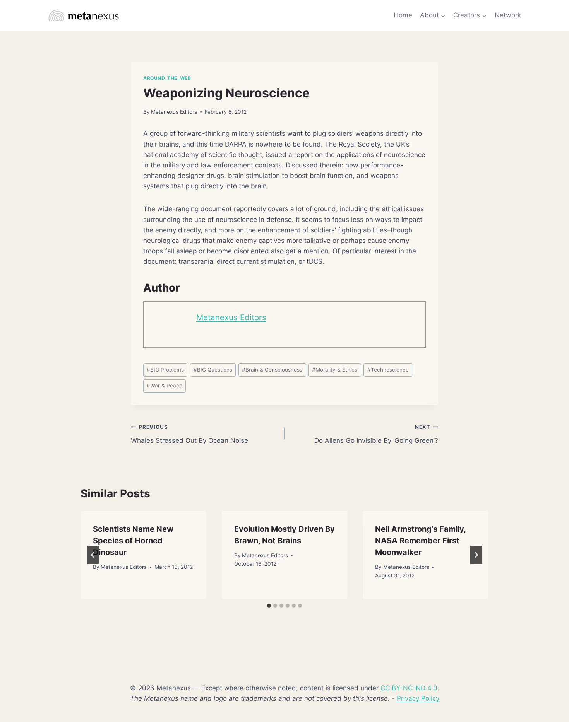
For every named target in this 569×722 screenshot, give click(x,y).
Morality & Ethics (334, 370)
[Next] (476, 555)
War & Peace (164, 385)
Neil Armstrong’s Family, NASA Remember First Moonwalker (420, 540)
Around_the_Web (167, 78)
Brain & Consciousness (272, 370)
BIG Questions (213, 370)
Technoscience (388, 370)
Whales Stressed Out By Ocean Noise (189, 434)
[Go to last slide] (93, 555)
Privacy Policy (418, 698)
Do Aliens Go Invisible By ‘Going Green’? (376, 434)
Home (403, 15)
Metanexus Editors (174, 112)
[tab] (269, 606)
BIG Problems (165, 370)
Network (508, 15)
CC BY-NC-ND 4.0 (408, 688)
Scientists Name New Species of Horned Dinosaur (133, 540)
